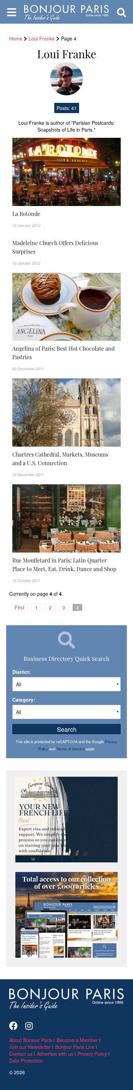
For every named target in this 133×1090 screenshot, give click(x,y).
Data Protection (26, 1060)
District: (21, 671)
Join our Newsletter (30, 1046)
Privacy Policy (92, 1053)
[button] (66, 213)
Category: (23, 699)
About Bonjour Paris (30, 1040)
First (19, 607)
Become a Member (77, 1040)
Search (66, 729)
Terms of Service (70, 748)
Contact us (20, 1053)
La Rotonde (26, 213)
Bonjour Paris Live (74, 1046)
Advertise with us (55, 1053)
